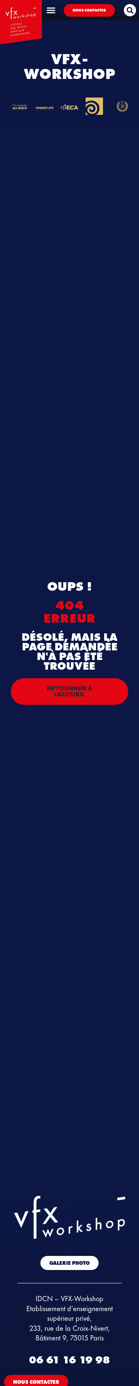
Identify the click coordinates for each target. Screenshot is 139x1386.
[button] (130, 10)
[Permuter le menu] (51, 10)
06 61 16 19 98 (69, 1359)
